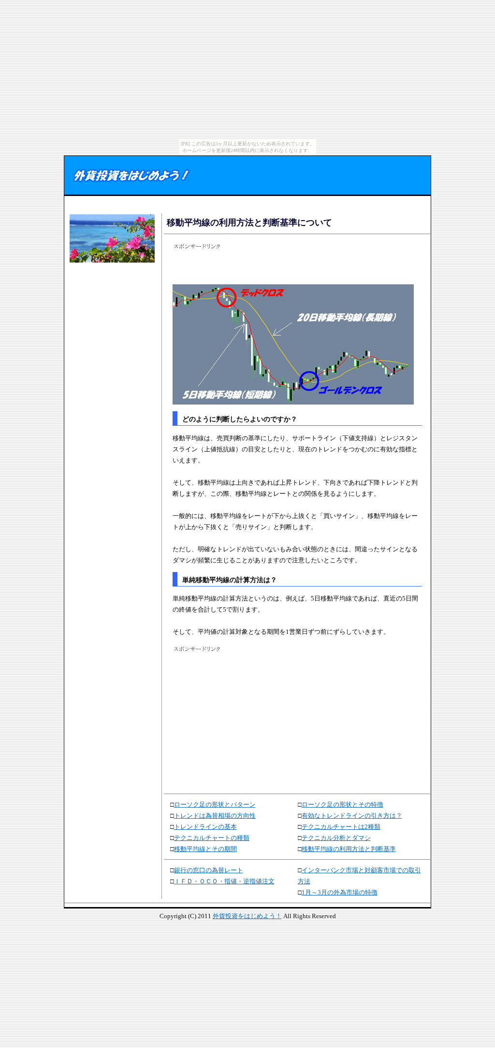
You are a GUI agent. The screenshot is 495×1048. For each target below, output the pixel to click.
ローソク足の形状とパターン (215, 804)
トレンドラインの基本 (205, 826)
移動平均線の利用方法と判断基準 (349, 848)
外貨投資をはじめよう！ (247, 916)
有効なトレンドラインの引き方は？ (352, 815)
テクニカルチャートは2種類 (341, 826)
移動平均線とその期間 (205, 848)
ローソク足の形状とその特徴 (342, 804)
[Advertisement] (110, 295)
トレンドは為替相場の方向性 (215, 815)
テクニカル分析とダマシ (336, 837)
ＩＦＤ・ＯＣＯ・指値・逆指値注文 (224, 881)
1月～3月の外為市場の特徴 (340, 892)
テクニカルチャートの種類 (211, 837)
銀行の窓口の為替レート (208, 870)
